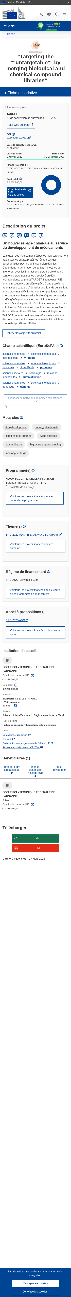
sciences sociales (12, 373)
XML (38, 838)
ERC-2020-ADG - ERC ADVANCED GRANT (32, 534)
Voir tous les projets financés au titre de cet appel (35, 632)
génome (25, 386)
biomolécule (27, 367)
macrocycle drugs (15, 453)
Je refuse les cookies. (35, 1291)
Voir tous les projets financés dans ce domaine (31, 546)
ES (19, 235)
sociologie (35, 373)
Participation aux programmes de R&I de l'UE (30, 743)
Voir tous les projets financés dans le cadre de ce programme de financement (35, 592)
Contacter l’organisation (19, 735)
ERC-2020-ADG (16, 620)
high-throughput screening (45, 444)
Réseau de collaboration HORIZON (25, 747)
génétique (8, 386)
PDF (38, 847)
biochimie (8, 367)
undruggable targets (46, 427)
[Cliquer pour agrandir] (65, 786)
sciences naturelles (13, 353)
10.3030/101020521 (17, 137)
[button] (49, 14)
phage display (13, 444)
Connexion (41, 14)
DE (4, 235)
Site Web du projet (19, 126)
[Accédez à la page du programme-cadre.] (35, 46)
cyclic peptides (48, 435)
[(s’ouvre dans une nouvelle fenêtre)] (13, 13)
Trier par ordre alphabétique (12, 768)
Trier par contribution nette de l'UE (35, 769)
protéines (46, 367)
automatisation (32, 377)
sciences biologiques (43, 353)
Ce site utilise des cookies (23, 1271)
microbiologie (10, 357)
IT (34, 235)
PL (41, 235)
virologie (29, 357)
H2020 (11, 34)
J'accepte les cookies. (35, 1283)
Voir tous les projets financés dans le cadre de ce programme (31, 498)
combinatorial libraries (18, 435)
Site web (11, 739)
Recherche (57, 14)
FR (26, 235)
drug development (16, 427)
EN (12, 235)
